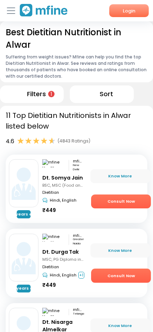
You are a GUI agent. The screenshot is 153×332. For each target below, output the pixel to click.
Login (129, 10)
